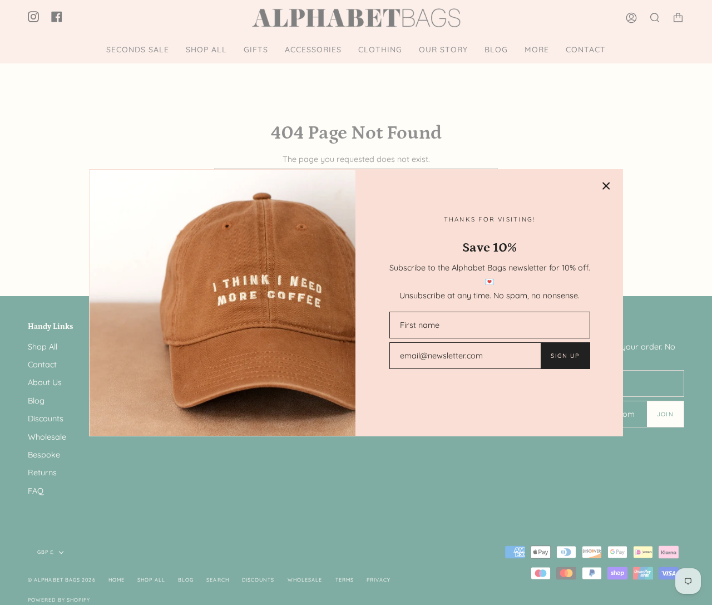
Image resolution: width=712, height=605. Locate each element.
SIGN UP (565, 356)
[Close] (606, 185)
